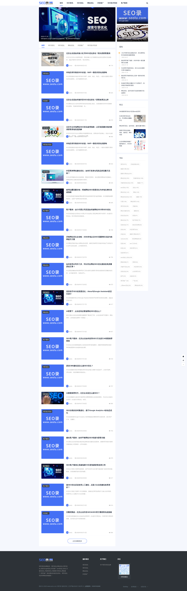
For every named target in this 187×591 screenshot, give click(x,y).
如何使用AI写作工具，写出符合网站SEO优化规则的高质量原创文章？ (89, 265)
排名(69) (123, 229)
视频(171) (140, 183)
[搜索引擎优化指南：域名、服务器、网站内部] (140, 133)
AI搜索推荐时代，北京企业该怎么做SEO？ (83, 393)
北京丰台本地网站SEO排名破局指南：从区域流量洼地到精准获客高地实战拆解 (89, 128)
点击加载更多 (77, 541)
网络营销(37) (125, 262)
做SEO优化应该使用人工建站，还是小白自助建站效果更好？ (88, 486)
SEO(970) (124, 164)
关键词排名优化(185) (127, 183)
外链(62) (123, 234)
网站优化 (90, 3)
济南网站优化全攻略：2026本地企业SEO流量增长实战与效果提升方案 (89, 238)
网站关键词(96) (125, 211)
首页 (61, 3)
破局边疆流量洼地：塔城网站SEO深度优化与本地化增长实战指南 (89, 190)
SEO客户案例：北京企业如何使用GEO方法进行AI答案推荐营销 (89, 339)
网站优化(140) (125, 192)
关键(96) (135, 206)
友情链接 (133, 587)
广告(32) (135, 281)
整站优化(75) (125, 220)
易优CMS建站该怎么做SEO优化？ (79, 365)
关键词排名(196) (138, 178)
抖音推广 (100, 3)
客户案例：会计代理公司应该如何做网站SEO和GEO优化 (88, 209)
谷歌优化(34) (125, 271)
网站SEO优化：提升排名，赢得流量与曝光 (132, 126)
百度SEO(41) (125, 253)
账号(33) (123, 276)
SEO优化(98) (125, 206)
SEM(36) (135, 262)
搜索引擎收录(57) (135, 234)
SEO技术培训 (112, 3)
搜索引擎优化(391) (126, 173)
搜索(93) (136, 211)
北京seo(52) (124, 239)
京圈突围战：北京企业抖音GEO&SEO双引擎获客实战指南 (89, 512)
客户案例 (124, 3)
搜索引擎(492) (125, 169)
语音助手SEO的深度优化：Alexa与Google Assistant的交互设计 (89, 292)
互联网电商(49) (136, 239)
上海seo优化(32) (126, 285)
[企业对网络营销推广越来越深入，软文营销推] (140, 145)
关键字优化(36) (125, 267)
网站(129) (136, 192)
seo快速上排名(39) (126, 257)
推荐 (43, 45)
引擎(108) (124, 201)
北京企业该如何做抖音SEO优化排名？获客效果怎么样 (87, 99)
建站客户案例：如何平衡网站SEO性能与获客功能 (85, 437)
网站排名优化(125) (126, 197)
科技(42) (123, 248)
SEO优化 (80, 3)
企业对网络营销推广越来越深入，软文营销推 (125, 143)
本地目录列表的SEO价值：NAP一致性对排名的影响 (86, 72)
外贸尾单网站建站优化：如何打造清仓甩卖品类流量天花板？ (88, 171)
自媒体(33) (133, 276)
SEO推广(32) (125, 281)
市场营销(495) (135, 164)
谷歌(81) (135, 215)
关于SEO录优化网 (105, 565)
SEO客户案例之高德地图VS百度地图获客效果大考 (86, 465)
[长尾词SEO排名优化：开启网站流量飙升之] (140, 118)
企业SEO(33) (136, 271)
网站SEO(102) (135, 201)
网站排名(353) (125, 178)
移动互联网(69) (137, 225)
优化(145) (136, 187)
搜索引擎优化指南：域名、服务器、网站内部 (125, 132)
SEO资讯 (70, 3)
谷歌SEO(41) (134, 248)
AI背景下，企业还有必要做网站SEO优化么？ (83, 311)
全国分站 (143, 587)
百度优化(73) (125, 225)
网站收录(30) (139, 285)
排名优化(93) (125, 215)
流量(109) (139, 197)
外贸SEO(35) (138, 267)
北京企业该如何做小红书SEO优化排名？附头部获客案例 (88, 53)
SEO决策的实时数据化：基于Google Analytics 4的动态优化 (89, 411)
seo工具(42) (133, 243)
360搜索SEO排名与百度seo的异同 (129, 111)
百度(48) (123, 243)
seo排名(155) (125, 187)
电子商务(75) (136, 220)
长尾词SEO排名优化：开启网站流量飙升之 (125, 118)
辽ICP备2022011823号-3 (76, 586)
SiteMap (125, 587)
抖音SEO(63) (134, 229)
